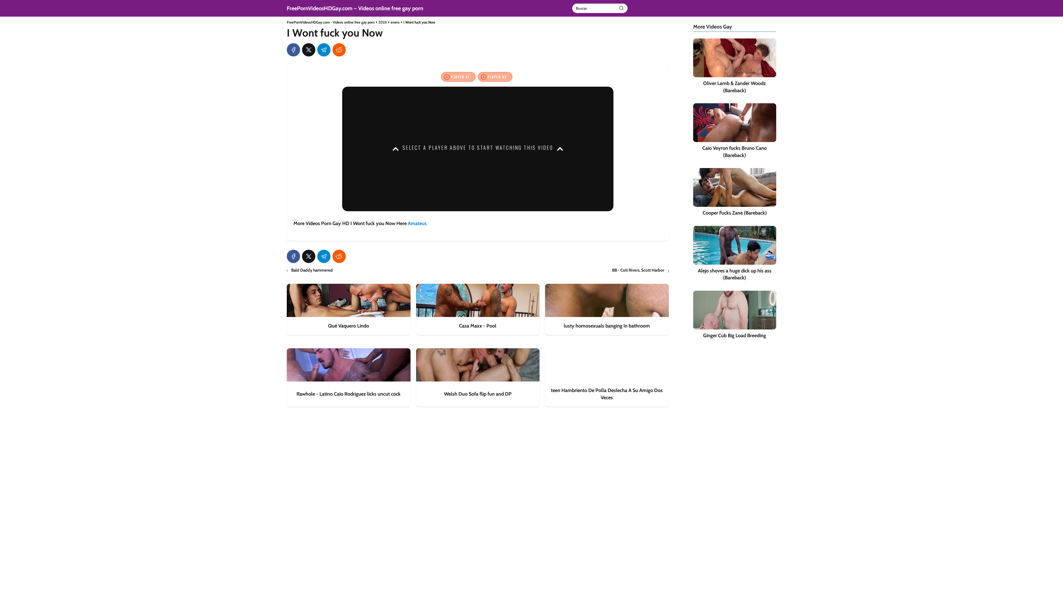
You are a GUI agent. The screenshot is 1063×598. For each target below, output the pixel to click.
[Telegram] (324, 49)
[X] (308, 49)
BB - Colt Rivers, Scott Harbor (638, 270)
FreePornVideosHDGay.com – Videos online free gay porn (355, 8)
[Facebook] (293, 49)
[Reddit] (339, 49)
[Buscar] (621, 8)
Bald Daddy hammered (312, 270)
